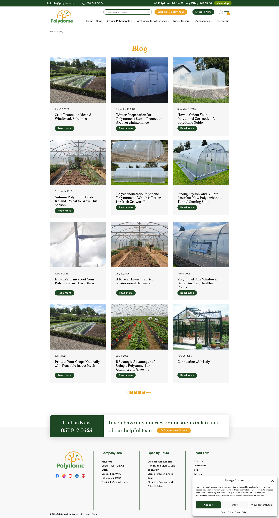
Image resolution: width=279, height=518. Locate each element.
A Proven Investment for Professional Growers (135, 281)
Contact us (222, 21)
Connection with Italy (193, 362)
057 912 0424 (95, 3)
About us (198, 461)
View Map (223, 3)
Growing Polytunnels (118, 21)
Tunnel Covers (181, 21)
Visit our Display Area (170, 12)
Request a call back (176, 430)
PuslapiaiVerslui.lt (91, 514)
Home (89, 21)
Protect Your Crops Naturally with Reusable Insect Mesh (77, 364)
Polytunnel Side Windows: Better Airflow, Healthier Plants (197, 283)
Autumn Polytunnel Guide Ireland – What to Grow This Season (76, 201)
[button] (272, 480)
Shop (99, 21)
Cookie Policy (227, 512)
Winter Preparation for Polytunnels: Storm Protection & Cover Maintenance (139, 118)
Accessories (202, 21)
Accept (208, 505)
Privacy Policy (241, 512)
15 (143, 392)
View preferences (261, 505)
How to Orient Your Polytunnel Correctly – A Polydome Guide (196, 118)
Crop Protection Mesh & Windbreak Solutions (73, 117)
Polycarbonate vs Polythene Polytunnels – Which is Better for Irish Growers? (138, 198)
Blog (196, 469)
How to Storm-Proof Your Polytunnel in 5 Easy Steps (75, 281)
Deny (235, 505)
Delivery (198, 474)
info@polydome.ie (63, 3)
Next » (149, 392)
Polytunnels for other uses (151, 21)
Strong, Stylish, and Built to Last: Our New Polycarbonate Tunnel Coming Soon (199, 198)
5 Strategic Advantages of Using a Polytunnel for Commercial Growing (135, 365)
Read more (64, 128)
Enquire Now (203, 12)
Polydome (61, 514)
